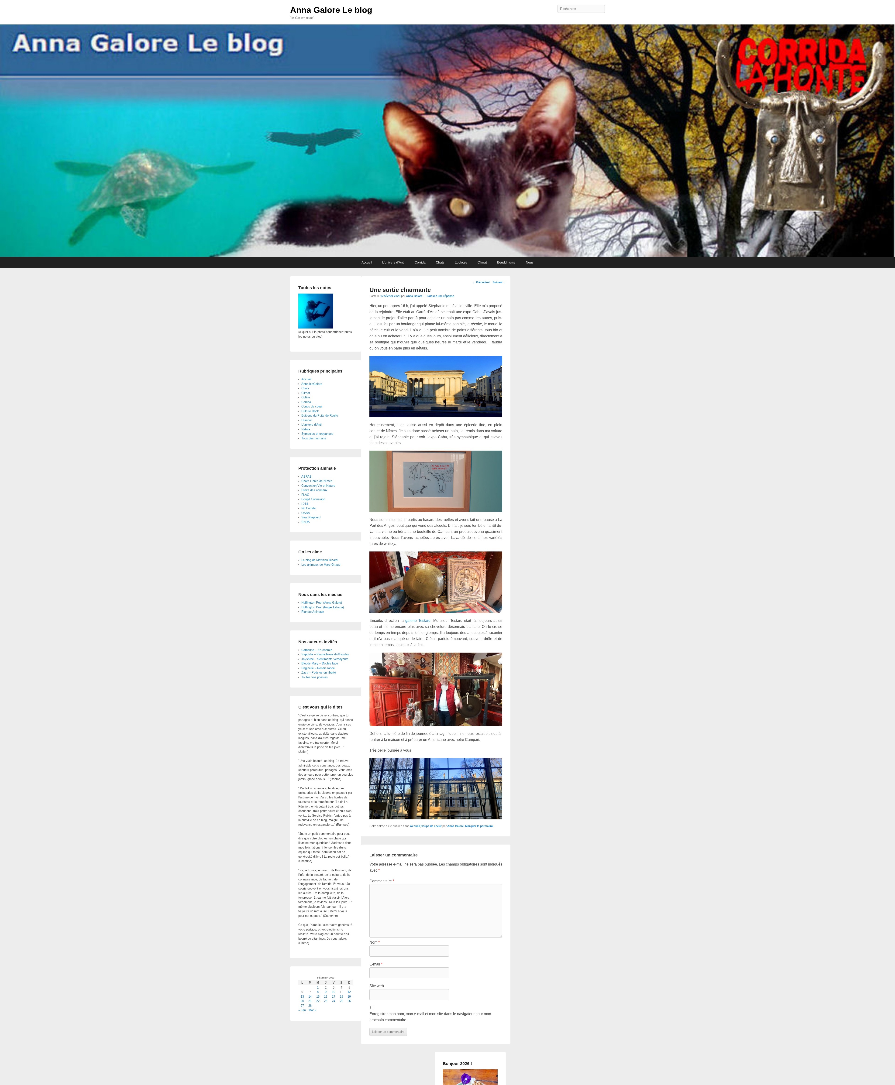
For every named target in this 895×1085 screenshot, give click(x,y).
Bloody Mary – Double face (319, 663)
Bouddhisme (506, 262)
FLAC (305, 494)
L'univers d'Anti (311, 424)
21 (310, 1001)
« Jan (302, 1010)
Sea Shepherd (310, 517)
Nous (530, 262)
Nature (305, 429)
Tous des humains (313, 438)
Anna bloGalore (311, 384)
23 (325, 1001)
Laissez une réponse (440, 296)
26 (349, 1001)
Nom (374, 942)
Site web (376, 986)
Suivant (499, 282)
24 (333, 1001)
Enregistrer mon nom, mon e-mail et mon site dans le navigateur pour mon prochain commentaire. (430, 1017)
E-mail (375, 964)
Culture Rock (310, 411)
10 (333, 992)
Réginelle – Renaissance (318, 668)
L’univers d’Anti (393, 262)
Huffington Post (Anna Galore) (321, 602)
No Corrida (308, 508)
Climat (482, 262)
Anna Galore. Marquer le (463, 826)
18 (341, 996)
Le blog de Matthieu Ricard (319, 560)
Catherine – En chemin (316, 650)
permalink (486, 826)
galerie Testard (417, 621)
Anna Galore (414, 296)
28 (310, 1005)
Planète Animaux (312, 611)
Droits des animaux (314, 490)
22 (318, 1001)
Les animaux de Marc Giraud (320, 564)
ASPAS (306, 476)
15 (318, 996)
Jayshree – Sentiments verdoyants (324, 659)
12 (349, 992)
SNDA (305, 522)
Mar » (312, 1010)
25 (341, 1001)
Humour (306, 420)
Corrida (420, 262)
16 (325, 996)
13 (302, 996)
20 (302, 1001)
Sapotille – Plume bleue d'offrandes (325, 654)
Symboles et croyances (317, 433)
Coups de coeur (431, 826)
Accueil (366, 262)
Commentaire (381, 881)
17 (333, 996)
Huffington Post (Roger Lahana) (322, 607)
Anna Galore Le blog (331, 10)
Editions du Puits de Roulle (319, 415)
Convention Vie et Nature (318, 485)
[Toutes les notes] (315, 327)
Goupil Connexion (313, 499)
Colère (305, 397)
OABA (305, 513)
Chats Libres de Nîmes (316, 481)
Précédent (481, 282)
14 (310, 996)
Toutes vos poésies (314, 677)
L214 (304, 504)
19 (349, 996)
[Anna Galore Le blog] (447, 140)
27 (302, 1005)
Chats (440, 262)
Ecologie (461, 262)
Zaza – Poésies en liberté (318, 672)
